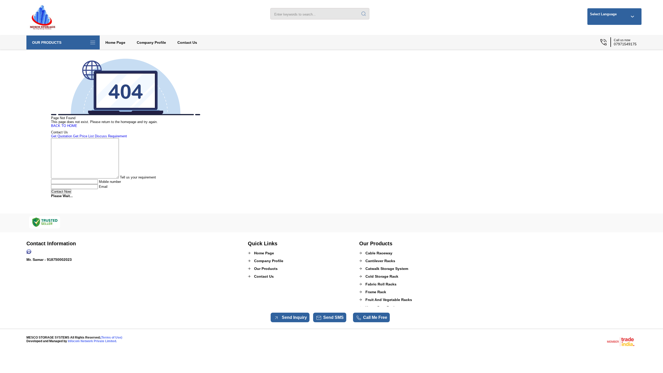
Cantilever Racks (380, 261)
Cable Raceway (378, 253)
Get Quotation (61, 136)
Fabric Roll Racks (381, 284)
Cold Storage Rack (381, 276)
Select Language (603, 14)
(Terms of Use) (111, 337)
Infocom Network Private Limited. (92, 341)
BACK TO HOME (64, 126)
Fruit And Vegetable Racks (388, 300)
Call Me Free (375, 317)
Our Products (46, 42)
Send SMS (333, 317)
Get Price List (83, 136)
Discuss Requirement (111, 136)
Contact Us (187, 42)
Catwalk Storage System (386, 269)
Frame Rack (375, 292)
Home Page (115, 42)
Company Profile (151, 42)
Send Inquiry (294, 317)
